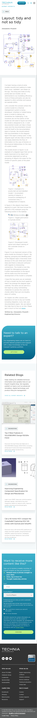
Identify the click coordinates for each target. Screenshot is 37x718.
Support (21, 699)
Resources (5, 699)
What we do (23, 669)
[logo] (18, 650)
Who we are (6, 669)
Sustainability (6, 682)
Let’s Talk (22, 3)
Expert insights (8, 6)
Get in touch (23, 688)
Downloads (5, 692)
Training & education (25, 682)
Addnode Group (6, 675)
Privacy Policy (14, 715)
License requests (24, 697)
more (23, 308)
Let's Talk (14, 352)
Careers (21, 692)
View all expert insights (14, 395)
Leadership (5, 677)
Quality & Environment (17, 713)
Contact (21, 694)
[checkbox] (18, 611)
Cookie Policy (5, 715)
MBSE (7, 11)
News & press (6, 697)
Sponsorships (6, 680)
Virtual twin (22, 684)
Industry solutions (24, 677)
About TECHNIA (6, 672)
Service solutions (24, 679)
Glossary (4, 694)
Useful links (6, 688)
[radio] (18, 610)
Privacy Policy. (20, 627)
